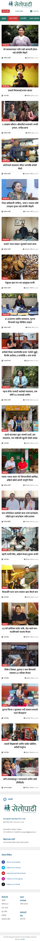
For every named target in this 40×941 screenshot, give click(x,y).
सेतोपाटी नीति (6, 919)
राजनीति (23, 18)
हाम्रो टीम (22, 919)
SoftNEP (22, 939)
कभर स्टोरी (13, 18)
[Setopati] (20, 808)
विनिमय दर (5, 904)
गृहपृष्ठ (3, 900)
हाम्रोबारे (4, 915)
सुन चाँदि (4, 911)
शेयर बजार (5, 908)
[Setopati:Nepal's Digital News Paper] (20, 4)
